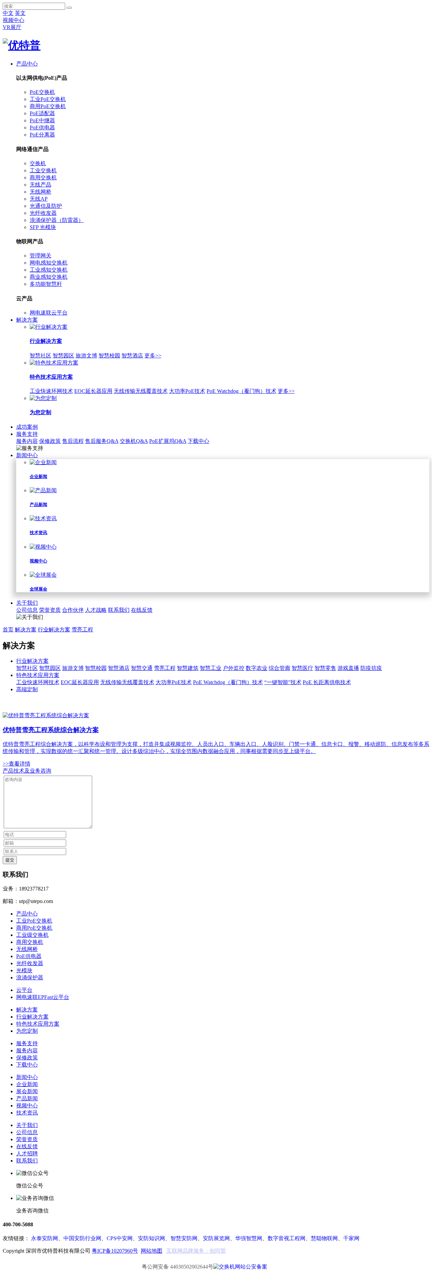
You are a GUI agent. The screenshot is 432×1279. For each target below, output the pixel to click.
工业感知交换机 (49, 270)
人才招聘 (27, 1153)
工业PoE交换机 (48, 99)
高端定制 (27, 689)
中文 (8, 13)
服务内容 (27, 441)
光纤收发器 (43, 213)
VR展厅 (12, 27)
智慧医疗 (302, 668)
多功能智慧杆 (46, 284)
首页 (8, 629)
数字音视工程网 (286, 1238)
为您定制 (27, 1031)
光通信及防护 (46, 206)
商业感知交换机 (49, 277)
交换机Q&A (134, 441)
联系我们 (119, 610)
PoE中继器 (42, 120)
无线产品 (40, 184)
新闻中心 (27, 455)
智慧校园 (109, 355)
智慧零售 (325, 668)
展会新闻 (27, 1091)
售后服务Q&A (101, 441)
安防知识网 (151, 1238)
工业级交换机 (32, 935)
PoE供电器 (42, 127)
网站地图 (151, 1251)
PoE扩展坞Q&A (167, 441)
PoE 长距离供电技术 (327, 682)
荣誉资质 (50, 610)
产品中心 (27, 64)
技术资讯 (27, 1112)
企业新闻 (27, 1084)
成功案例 (27, 427)
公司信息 (27, 610)
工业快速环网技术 (51, 391)
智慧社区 (40, 355)
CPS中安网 (120, 1238)
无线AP (39, 199)
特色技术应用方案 (37, 675)
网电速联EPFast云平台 (42, 997)
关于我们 (27, 603)
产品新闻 (27, 1098)
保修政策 (50, 441)
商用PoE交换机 (48, 106)
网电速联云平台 (49, 313)
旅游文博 (86, 355)
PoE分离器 (42, 134)
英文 (20, 13)
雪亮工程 (82, 629)
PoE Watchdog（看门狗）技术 (241, 391)
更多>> (152, 355)
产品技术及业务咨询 (27, 771)
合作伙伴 (73, 610)
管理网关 (40, 255)
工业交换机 (43, 170)
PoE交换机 (42, 92)
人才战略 (96, 610)
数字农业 (256, 668)
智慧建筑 (187, 668)
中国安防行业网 (82, 1238)
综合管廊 (279, 668)
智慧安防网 (183, 1238)
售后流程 (73, 441)
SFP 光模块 (43, 227)
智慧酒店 (132, 355)
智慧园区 (63, 355)
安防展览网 (216, 1238)
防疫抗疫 (371, 668)
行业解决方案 (54, 629)
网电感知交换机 (49, 263)
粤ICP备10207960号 (115, 1251)
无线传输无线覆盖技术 (141, 391)
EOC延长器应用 (93, 391)
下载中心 (198, 441)
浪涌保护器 (29, 977)
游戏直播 (348, 668)
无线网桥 (40, 192)
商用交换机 (43, 177)
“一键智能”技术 (282, 682)
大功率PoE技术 (187, 391)
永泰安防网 (44, 1238)
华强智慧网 (248, 1238)
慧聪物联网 (324, 1238)
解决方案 (27, 320)
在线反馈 (142, 610)
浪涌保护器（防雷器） (57, 220)
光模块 (24, 970)
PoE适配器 (42, 113)
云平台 (24, 990)
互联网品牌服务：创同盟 (196, 1251)
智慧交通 (142, 668)
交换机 (38, 163)
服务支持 (27, 434)
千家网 (351, 1238)
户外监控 (233, 668)
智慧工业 (210, 668)
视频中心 (13, 20)
